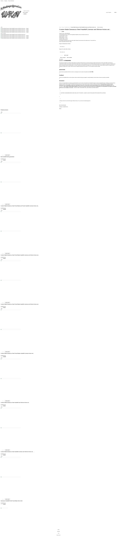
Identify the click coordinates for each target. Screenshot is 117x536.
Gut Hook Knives (32, 525)
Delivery (89, 511)
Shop (63, 27)
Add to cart (66, 55)
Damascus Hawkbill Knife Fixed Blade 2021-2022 (11, 500)
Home (60, 27)
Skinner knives (75, 100)
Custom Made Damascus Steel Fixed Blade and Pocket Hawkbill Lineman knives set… (20, 205)
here (89, 100)
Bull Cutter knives (33, 513)
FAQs (60, 513)
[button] (7, 155)
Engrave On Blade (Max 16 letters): (65, 43)
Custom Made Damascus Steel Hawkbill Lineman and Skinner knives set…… (18, 451)
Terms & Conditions (91, 516)
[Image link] (4, 509)
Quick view (4, 153)
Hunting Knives (32, 523)
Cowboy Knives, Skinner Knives (35, 511)
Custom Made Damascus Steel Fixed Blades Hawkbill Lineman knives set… (17, 353)
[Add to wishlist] (7, 153)
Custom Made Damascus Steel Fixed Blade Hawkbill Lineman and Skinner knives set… (20, 255)
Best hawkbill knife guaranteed (7, 156)
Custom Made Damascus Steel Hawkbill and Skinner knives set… (15, 402)
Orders (89, 513)
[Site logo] (11, 12)
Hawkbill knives (67, 27)
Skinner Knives (32, 516)
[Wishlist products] (112, 12)
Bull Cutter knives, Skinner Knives (35, 520)
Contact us (61, 511)
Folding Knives (32, 518)
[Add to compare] (2, 153)
